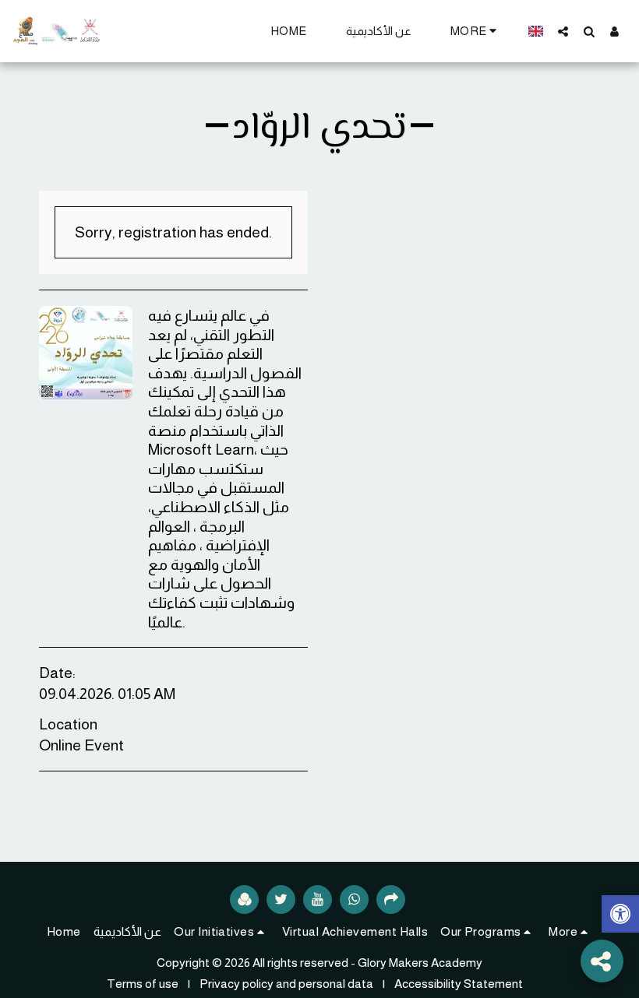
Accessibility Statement (458, 983)
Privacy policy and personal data (286, 983)
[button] (563, 31)
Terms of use (142, 983)
